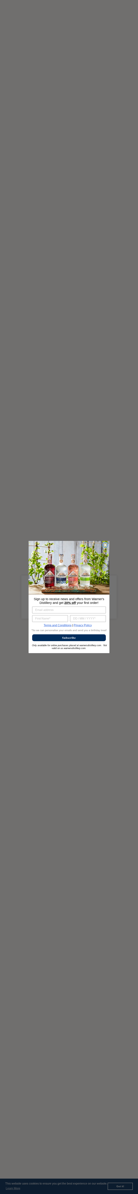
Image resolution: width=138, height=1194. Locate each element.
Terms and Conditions (58, 625)
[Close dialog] (105, 545)
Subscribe (69, 638)
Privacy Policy (83, 625)
